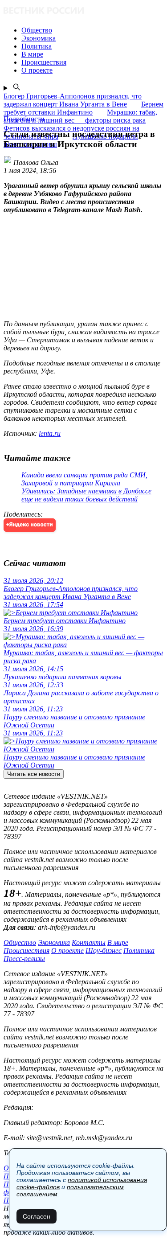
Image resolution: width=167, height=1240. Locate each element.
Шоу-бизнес (104, 950)
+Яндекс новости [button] (29, 524)
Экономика (54, 942)
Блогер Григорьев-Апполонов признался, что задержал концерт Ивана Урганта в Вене (73, 100)
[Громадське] (83, 11)
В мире (117, 942)
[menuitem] (92, 30)
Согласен (36, 1216)
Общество (20, 942)
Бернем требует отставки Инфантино (83, 108)
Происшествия (26, 950)
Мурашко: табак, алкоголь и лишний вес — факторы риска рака (80, 116)
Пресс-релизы (24, 958)
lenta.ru (50, 433)
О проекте (67, 950)
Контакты (89, 942)
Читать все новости (33, 774)
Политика (139, 950)
